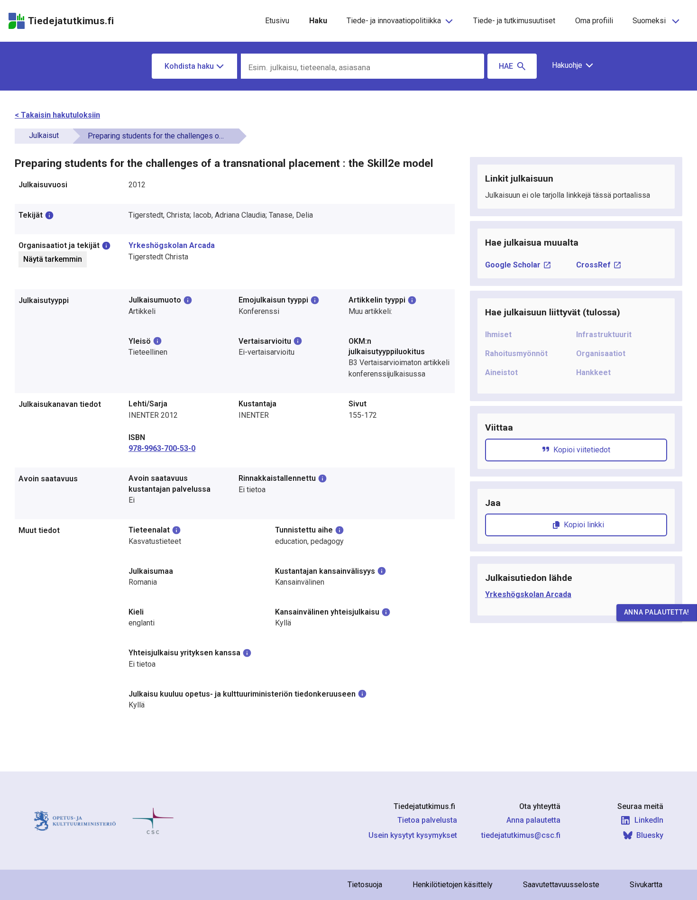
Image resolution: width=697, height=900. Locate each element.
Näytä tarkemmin (52, 259)
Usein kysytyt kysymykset (412, 835)
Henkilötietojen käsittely (453, 884)
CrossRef (593, 264)
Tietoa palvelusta (427, 820)
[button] (569, 65)
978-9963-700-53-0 (161, 448)
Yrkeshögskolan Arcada (171, 245)
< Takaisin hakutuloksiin (57, 114)
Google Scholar (513, 264)
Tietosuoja (365, 884)
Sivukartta (646, 884)
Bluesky (649, 835)
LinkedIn (648, 820)
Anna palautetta (533, 820)
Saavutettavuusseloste (561, 884)
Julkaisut (44, 135)
